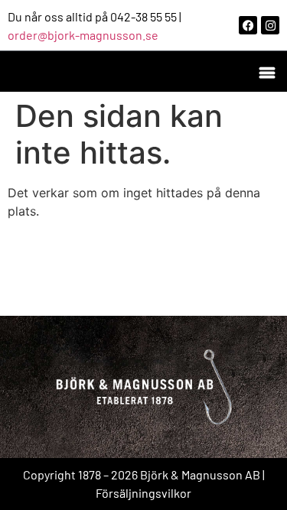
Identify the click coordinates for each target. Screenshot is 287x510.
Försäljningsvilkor (143, 493)
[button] (266, 71)
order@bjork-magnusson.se (83, 35)
